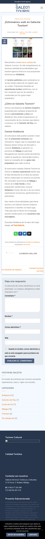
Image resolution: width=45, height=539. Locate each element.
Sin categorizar (8, 418)
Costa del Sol (7, 404)
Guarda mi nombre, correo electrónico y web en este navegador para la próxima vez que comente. (22, 352)
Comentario (10, 296)
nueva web (26, 244)
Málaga (27, 19)
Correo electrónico (13, 327)
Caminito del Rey (9, 400)
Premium (5, 414)
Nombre (8, 316)
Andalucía (19, 19)
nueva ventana (27, 62)
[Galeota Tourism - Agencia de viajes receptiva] (22, 8)
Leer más (33, 535)
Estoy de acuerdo (16, 535)
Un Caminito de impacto (12, 270)
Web (6, 338)
